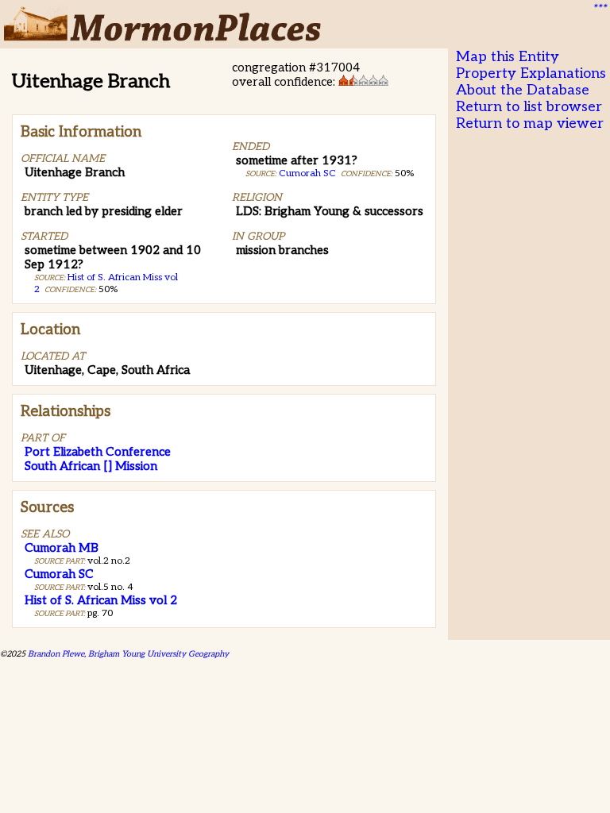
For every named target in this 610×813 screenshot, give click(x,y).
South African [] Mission (91, 466)
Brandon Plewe (56, 654)
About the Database (522, 90)
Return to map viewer (530, 123)
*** (599, 9)
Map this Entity (507, 56)
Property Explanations (531, 73)
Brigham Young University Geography (158, 654)
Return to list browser (529, 106)
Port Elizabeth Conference (98, 452)
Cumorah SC (307, 173)
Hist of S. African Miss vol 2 (101, 600)
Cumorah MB (61, 548)
